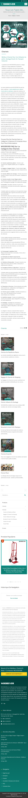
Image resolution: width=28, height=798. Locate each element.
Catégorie (13, 15)
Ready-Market (19, 796)
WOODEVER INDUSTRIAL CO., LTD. (17, 793)
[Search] (25, 495)
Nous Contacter (21, 656)
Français (25, 1)
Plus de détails (14, 598)
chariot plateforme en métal (15, 89)
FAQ (4, 783)
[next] (25, 490)
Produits (5, 778)
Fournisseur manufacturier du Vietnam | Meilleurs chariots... (13, 758)
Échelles (4, 528)
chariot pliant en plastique (7, 91)
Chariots (18, 15)
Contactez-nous (6, 786)
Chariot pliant (5, 473)
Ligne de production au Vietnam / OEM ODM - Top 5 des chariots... (13, 743)
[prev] (2, 490)
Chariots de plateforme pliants (10, 352)
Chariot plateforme (14, 654)
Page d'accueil (6, 773)
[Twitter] (3, 703)
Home (9, 15)
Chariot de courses (20, 654)
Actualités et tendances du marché (11, 781)
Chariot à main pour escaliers (7, 656)
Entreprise (5, 775)
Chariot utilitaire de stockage (9, 402)
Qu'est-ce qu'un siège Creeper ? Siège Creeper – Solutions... (13, 736)
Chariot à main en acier (6, 654)
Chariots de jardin (6, 454)
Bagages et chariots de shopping (10, 377)
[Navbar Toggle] (25, 4)
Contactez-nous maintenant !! (14, 673)
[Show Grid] (24, 328)
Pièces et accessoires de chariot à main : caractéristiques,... (11, 750)
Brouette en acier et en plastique (10, 427)
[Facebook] (1, 703)
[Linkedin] (4, 703)
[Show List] (26, 328)
